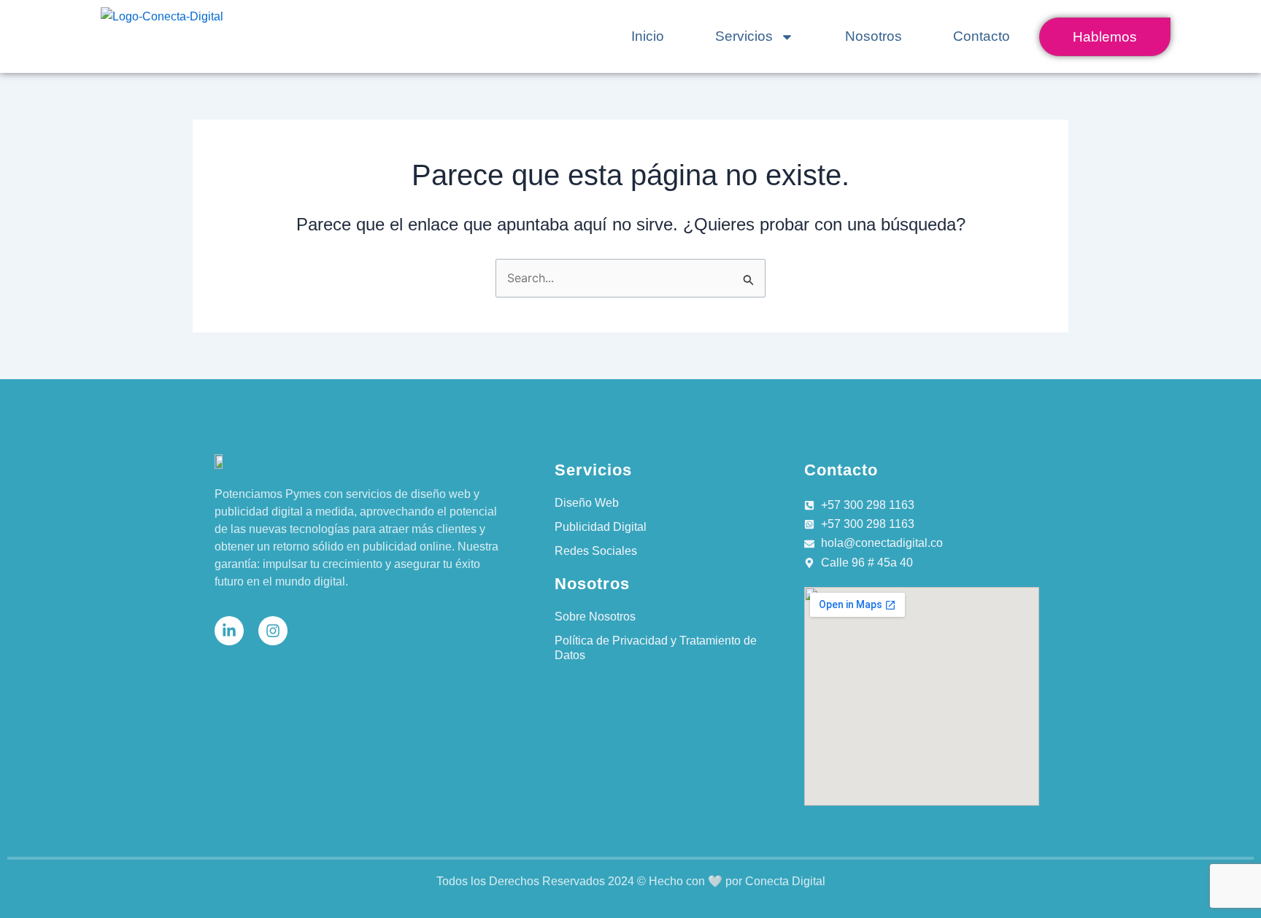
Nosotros (873, 36)
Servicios (744, 36)
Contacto (981, 36)
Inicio (647, 36)
